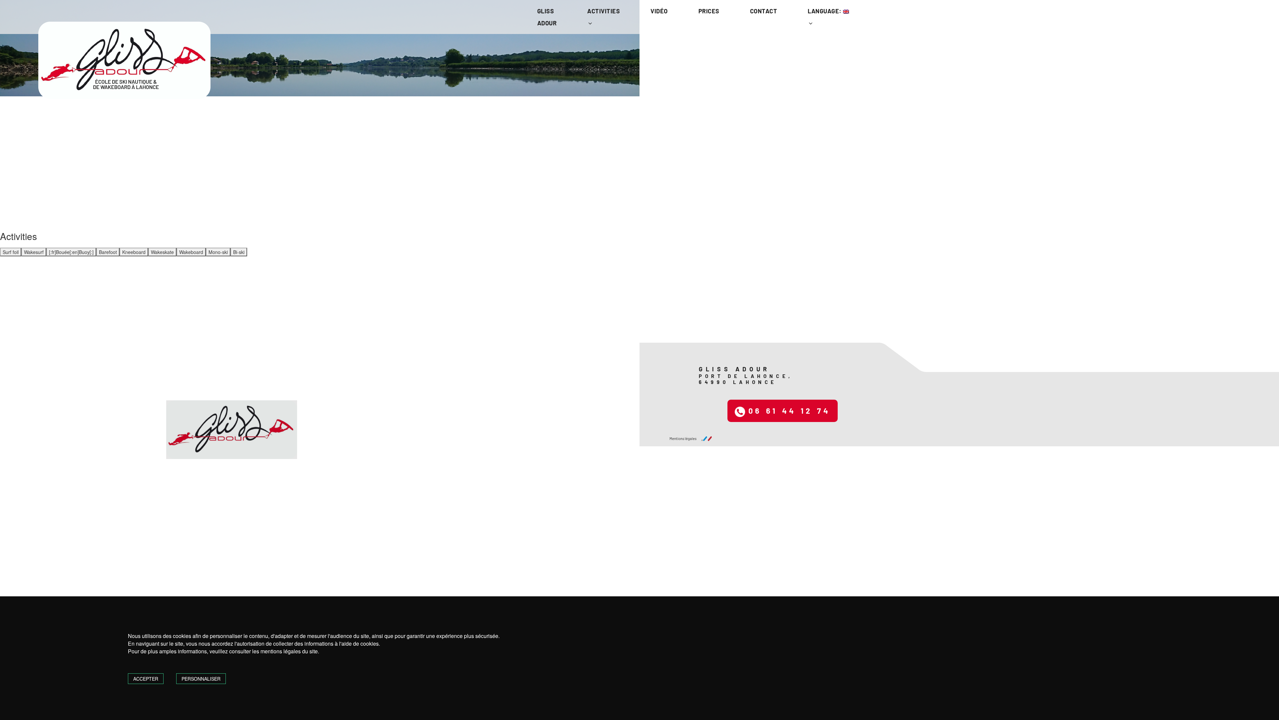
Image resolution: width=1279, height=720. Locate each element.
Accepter (145, 678)
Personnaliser (201, 678)
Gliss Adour (547, 17)
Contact (763, 11)
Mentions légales (682, 438)
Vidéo (659, 11)
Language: (825, 11)
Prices (708, 11)
